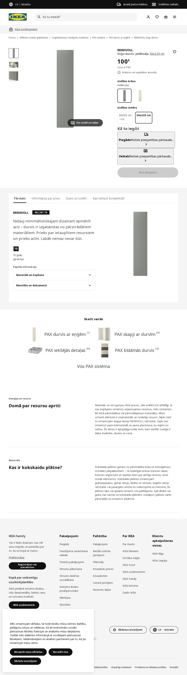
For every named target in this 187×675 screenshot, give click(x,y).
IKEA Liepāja (159, 560)
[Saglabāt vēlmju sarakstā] (174, 52)
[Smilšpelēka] (140, 96)
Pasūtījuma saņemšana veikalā (74, 553)
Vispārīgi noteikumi (121, 667)
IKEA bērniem (130, 551)
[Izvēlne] (174, 17)
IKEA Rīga (158, 553)
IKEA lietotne (130, 585)
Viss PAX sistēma (93, 366)
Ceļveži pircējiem (103, 582)
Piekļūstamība (100, 667)
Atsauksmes (100, 576)
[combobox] (84, 17)
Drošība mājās (131, 558)
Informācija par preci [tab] (46, 198)
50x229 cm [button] (157, 54)
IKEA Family (129, 578)
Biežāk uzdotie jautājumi (101, 553)
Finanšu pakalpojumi (72, 562)
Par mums (129, 544)
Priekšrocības (16, 557)
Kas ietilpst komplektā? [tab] (109, 198)
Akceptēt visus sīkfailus (28, 652)
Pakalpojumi (100, 544)
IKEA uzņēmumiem (134, 572)
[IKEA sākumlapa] (18, 17)
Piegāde (64, 544)
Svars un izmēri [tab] (76, 198)
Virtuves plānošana (71, 569)
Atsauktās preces (103, 569)
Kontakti (174, 667)
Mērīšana (65, 597)
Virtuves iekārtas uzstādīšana (69, 578)
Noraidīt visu (60, 652)
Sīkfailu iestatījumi (25, 661)
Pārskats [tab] (20, 198)
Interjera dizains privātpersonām (69, 588)
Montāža (65, 604)
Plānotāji (98, 562)
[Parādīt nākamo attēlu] (98, 88)
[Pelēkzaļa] (124, 96)
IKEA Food (129, 565)
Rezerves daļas (102, 589)
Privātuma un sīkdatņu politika (150, 667)
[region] (65, 88)
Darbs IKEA (129, 592)
